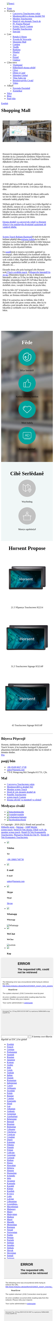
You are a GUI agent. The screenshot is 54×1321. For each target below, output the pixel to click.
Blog (9, 96)
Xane (9, 8)
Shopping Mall (19, 42)
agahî (8, 252)
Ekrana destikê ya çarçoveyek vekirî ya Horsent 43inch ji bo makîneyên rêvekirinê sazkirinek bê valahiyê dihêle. (24, 224)
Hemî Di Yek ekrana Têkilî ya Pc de (30, 829)
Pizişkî (16, 57)
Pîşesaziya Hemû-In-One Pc (26, 835)
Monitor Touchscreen (22, 18)
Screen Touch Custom (23, 26)
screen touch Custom (16, 797)
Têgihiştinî (17, 65)
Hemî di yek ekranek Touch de (27, 21)
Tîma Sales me (19, 78)
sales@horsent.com (15, 769)
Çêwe (15, 70)
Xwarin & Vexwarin (22, 39)
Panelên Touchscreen (22, 29)
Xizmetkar (17, 91)
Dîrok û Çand (19, 73)
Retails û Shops (20, 36)
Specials (16, 31)
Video (15, 83)
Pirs (3, 755)
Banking (16, 49)
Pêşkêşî (16, 52)
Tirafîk (16, 47)
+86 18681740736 (15, 859)
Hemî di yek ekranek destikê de (21, 792)
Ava (14, 55)
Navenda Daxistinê (21, 88)
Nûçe (9, 93)
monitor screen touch (10, 832)
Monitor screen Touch (17, 789)
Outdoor (16, 60)
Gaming (16, 44)
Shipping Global (20, 75)
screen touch (7, 829)
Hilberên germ (7, 827)
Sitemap (19, 827)
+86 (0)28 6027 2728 (16, 767)
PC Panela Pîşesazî (21, 24)
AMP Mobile (31, 827)
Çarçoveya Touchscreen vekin (26, 13)
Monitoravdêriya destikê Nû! (20, 787)
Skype (10, 903)
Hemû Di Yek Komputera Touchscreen (25, 836)
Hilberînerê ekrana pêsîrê (24, 67)
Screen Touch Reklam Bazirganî (17, 237)
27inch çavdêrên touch (16, 272)
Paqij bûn (11, 98)
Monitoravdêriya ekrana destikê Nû (29, 16)
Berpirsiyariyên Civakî (23, 80)
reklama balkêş (28, 239)
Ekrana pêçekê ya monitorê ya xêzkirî (24, 800)
